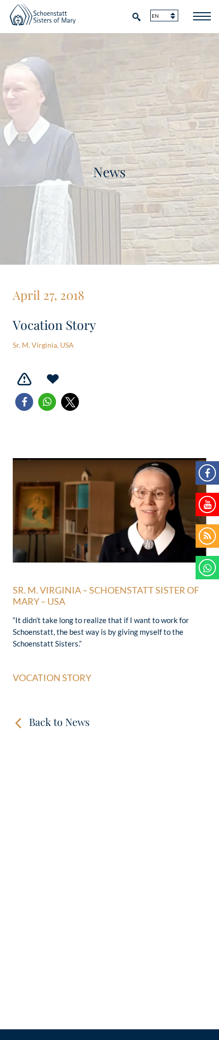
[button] (24, 402)
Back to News (59, 721)
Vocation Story (52, 677)
